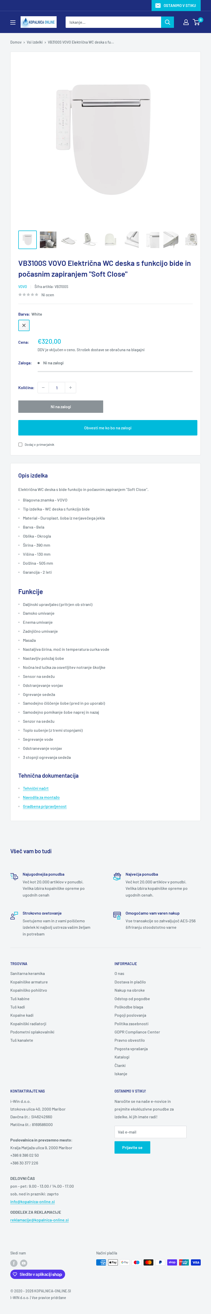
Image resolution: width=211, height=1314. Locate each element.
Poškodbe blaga (129, 1006)
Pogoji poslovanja (130, 1015)
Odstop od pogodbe (132, 998)
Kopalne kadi (21, 1015)
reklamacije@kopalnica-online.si (39, 1219)
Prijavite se (132, 1147)
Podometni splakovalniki (32, 1031)
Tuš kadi (17, 1006)
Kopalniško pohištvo (28, 990)
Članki (120, 1065)
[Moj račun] (186, 22)
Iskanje (121, 1073)
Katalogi (122, 1056)
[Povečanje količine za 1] (70, 387)
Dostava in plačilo (130, 981)
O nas (119, 973)
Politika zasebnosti (131, 1023)
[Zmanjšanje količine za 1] (43, 387)
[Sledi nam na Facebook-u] (13, 1263)
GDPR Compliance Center (137, 1031)
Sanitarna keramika (27, 973)
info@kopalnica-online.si (32, 1201)
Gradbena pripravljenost (45, 806)
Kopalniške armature (29, 981)
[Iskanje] (167, 22)
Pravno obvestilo (130, 1040)
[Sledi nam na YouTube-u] (23, 1263)
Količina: (26, 387)
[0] (196, 22)
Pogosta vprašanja (131, 1048)
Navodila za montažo (41, 797)
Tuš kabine (20, 998)
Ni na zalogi (61, 406)
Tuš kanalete (21, 1040)
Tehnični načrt (36, 788)
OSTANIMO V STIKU (180, 5)
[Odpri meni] (12, 22)
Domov (16, 42)
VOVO (22, 286)
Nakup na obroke (130, 990)
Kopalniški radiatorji (28, 1023)
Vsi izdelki (35, 42)
